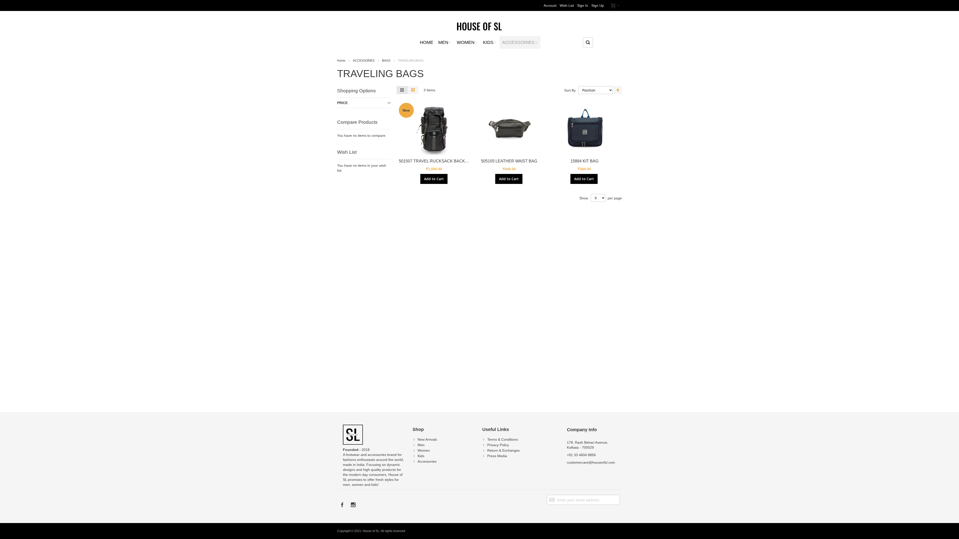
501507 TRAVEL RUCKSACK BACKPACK (437, 161)
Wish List (567, 5)
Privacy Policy (498, 445)
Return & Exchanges (503, 450)
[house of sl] (479, 26)
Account (550, 5)
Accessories (427, 461)
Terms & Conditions (502, 439)
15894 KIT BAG (584, 161)
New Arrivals (427, 439)
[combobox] (588, 42)
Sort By (570, 90)
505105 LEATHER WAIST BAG (509, 161)
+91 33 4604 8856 (581, 455)
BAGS (386, 60)
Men (421, 445)
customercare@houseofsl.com (591, 462)
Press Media (497, 456)
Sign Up (597, 5)
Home (341, 60)
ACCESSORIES (364, 60)
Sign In (582, 5)
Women (424, 450)
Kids (421, 456)
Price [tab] (342, 103)
